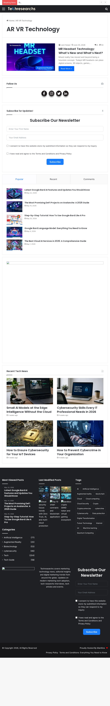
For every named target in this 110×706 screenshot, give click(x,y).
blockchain (100, 494)
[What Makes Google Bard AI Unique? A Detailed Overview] (44, 496)
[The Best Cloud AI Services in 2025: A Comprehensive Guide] (14, 245)
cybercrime (99, 508)
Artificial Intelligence (91, 489)
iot (78, 528)
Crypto (95, 503)
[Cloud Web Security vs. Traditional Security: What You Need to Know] (44, 489)
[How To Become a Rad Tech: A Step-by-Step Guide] (55, 496)
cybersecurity (10, 551)
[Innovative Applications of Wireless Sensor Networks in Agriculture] (66, 489)
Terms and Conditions (45, 153)
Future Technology (84, 523)
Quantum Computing (85, 533)
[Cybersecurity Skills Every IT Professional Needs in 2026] (80, 391)
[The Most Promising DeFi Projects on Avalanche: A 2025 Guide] (14, 206)
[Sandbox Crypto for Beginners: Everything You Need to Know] (66, 510)
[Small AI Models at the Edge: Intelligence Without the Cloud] (30, 391)
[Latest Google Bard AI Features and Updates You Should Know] (14, 193)
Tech (6, 555)
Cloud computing (92, 499)
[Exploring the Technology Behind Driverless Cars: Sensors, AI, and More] (55, 489)
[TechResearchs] (21, 8)
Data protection (98, 513)
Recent (53, 179)
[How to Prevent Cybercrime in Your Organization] (80, 433)
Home (11, 20)
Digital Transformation (86, 518)
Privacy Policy (65, 153)
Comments (89, 179)
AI (78, 489)
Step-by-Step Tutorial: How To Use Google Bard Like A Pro (54, 215)
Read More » (66, 68)
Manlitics (101, 648)
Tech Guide (9, 560)
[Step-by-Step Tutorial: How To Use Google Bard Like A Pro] (14, 219)
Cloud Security (83, 503)
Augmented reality (84, 494)
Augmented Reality (12, 542)
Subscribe (55, 161)
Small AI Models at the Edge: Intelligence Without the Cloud (45, 2)
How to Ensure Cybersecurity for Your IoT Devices (28, 452)
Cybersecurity (82, 513)
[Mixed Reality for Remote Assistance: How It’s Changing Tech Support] (66, 496)
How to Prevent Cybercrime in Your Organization (79, 452)
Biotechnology (10, 546)
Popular (19, 179)
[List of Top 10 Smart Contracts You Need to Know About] (55, 509)
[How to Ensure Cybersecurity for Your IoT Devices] (30, 433)
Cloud (79, 499)
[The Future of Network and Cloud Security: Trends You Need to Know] (44, 513)
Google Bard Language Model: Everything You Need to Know (55, 228)
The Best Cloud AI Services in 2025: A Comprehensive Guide (55, 241)
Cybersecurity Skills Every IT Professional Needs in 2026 (77, 410)
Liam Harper (65, 45)
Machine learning (90, 528)
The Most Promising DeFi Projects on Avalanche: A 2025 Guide (56, 202)
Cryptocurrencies (84, 508)
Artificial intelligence (13, 537)
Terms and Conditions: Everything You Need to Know (83, 652)
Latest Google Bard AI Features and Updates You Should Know (57, 189)
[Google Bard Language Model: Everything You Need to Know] (14, 232)
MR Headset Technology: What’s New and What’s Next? (81, 51)
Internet (99, 523)
